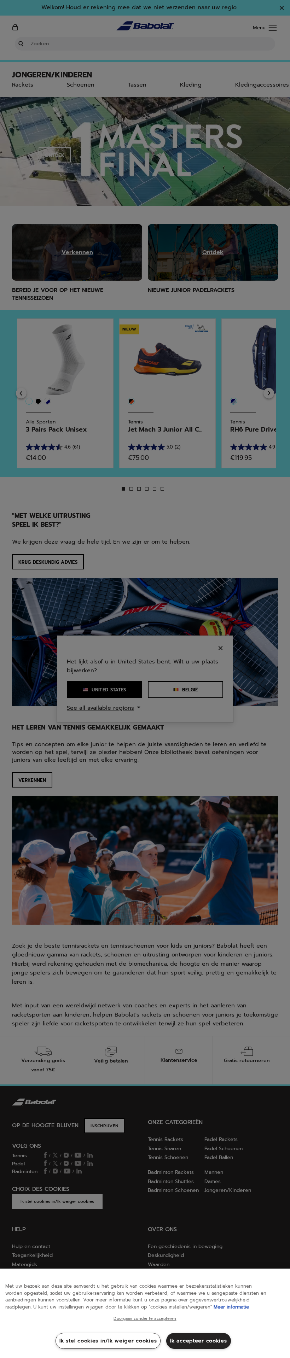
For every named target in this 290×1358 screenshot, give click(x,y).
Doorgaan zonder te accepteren (145, 1319)
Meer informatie (231, 1307)
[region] (145, 1313)
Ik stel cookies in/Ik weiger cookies (108, 1341)
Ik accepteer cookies (198, 1341)
